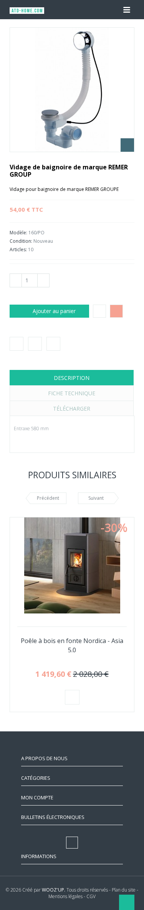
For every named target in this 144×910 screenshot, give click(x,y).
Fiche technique (71, 393)
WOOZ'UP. (53, 890)
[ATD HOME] (27, 11)
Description (71, 377)
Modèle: (19, 232)
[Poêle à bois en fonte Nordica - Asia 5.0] (72, 565)
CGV (91, 896)
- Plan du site (122, 890)
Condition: (21, 241)
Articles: (18, 249)
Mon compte (37, 797)
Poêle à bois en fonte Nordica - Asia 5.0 (72, 645)
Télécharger (71, 408)
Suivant (96, 498)
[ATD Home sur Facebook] (72, 9)
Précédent (48, 498)
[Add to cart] (72, 697)
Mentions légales (65, 896)
